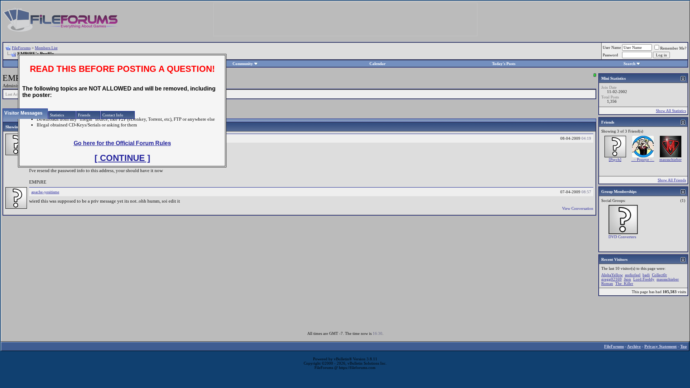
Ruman (607, 283)
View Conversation (577, 208)
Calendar (377, 63)
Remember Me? (673, 48)
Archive (634, 346)
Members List (46, 48)
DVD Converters (622, 237)
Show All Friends (672, 180)
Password (610, 55)
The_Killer (624, 283)
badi (646, 275)
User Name (612, 47)
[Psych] (615, 159)
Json (627, 279)
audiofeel (632, 275)
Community (243, 63)
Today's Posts (503, 63)
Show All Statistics (671, 110)
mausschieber (670, 159)
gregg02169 (611, 279)
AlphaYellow (612, 275)
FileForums (21, 48)
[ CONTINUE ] (122, 158)
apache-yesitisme (45, 192)
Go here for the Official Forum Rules (122, 143)
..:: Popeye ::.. (642, 159)
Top (683, 346)
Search (629, 63)
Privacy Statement (660, 346)
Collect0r (659, 275)
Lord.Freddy (643, 279)
